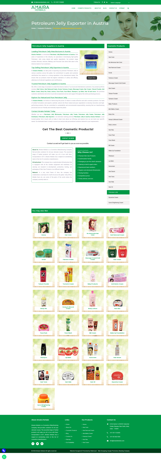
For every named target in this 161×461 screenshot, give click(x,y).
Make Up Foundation (115, 150)
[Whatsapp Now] (4, 450)
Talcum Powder (113, 93)
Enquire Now (92, 78)
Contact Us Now (68, 138)
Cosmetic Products (84, 8)
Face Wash (112, 140)
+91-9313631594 (115, 437)
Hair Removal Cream (114, 67)
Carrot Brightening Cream (116, 202)
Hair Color (111, 57)
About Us (98, 8)
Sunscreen (112, 166)
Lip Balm (111, 161)
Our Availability (70, 442)
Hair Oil (111, 187)
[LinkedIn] (106, 2)
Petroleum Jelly (113, 192)
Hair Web (111, 182)
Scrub (110, 73)
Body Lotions (112, 124)
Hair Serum (112, 171)
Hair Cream (112, 88)
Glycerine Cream (113, 197)
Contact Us (113, 8)
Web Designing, (102, 451)
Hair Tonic (111, 176)
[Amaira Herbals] (40, 8)
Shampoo (111, 156)
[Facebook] (102, 2)
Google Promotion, (112, 451)
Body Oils (111, 114)
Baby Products (113, 104)
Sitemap (122, 8)
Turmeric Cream (113, 99)
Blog (105, 8)
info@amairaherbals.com (41, 2)
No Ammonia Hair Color (115, 62)
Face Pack (112, 135)
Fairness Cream (113, 78)
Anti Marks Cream (114, 109)
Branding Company (124, 451)
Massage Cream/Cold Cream (117, 83)
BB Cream (111, 145)
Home (73, 8)
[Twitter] (104, 2)
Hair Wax (111, 130)
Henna (110, 52)
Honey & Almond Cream (115, 119)
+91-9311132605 (58, 2)
